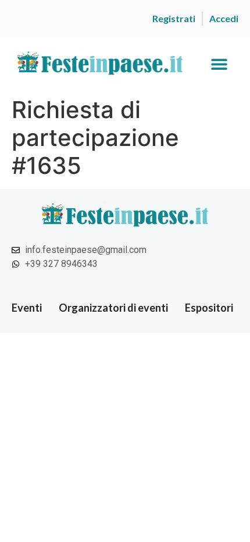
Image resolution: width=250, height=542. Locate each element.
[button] (219, 64)
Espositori (209, 307)
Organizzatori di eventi (113, 307)
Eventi (27, 307)
